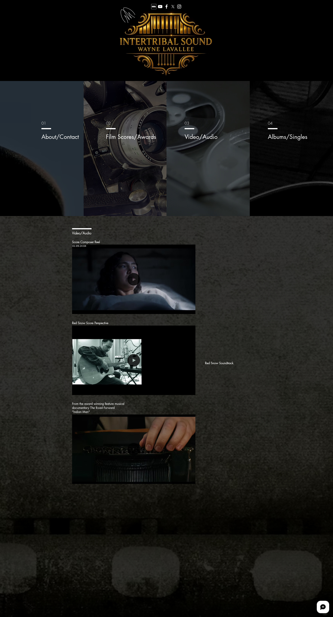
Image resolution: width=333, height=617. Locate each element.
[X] (173, 6)
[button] (190, 310)
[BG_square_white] (153, 6)
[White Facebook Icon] (166, 6)
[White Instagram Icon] (179, 6)
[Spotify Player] (229, 397)
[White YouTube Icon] (160, 6)
